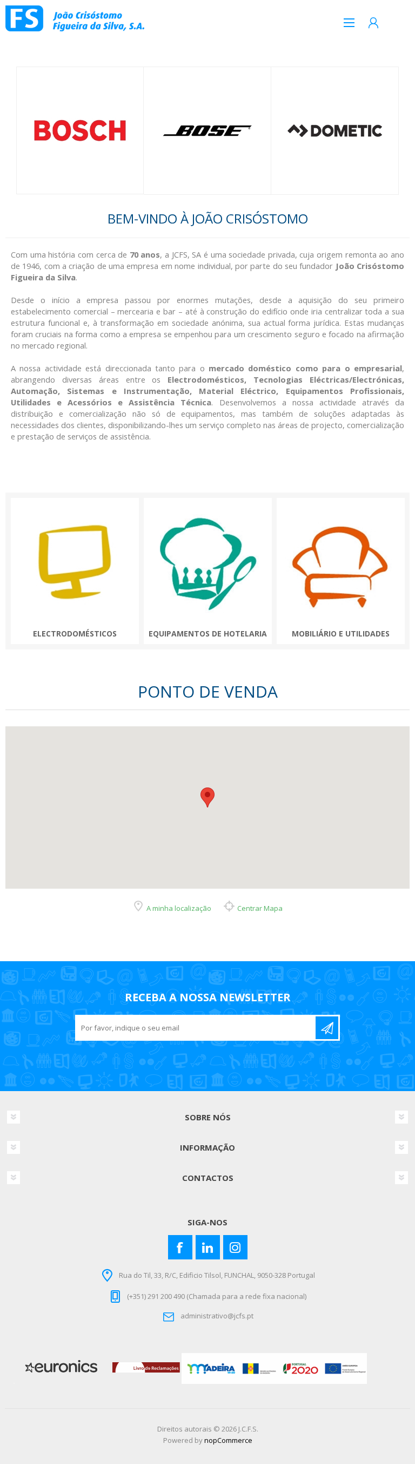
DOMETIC (207, 131)
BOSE (80, 130)
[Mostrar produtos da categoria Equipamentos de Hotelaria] (208, 562)
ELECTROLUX (335, 131)
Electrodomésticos (75, 634)
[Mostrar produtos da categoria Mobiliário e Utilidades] (341, 562)
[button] (207, 797)
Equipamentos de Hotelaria (208, 634)
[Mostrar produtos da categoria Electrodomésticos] (75, 562)
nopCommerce (228, 1440)
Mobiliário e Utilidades (341, 634)
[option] (80, 130)
